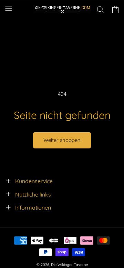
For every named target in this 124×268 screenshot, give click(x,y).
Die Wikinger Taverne (69, 264)
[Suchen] (100, 9)
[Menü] (8, 8)
